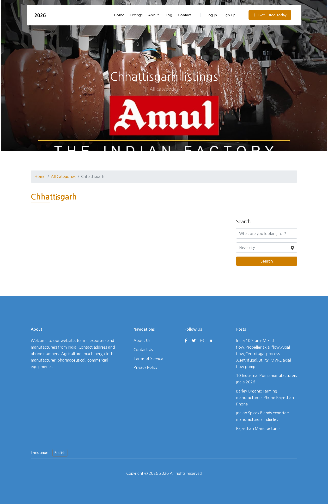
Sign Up (229, 15)
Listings (136, 15)
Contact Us (143, 350)
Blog (168, 15)
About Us (142, 340)
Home (119, 15)
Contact (184, 15)
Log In (212, 15)
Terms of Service (148, 358)
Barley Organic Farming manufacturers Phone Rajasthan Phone (265, 397)
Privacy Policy (145, 367)
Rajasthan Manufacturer (258, 428)
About (153, 15)
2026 (40, 15)
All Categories (63, 176)
